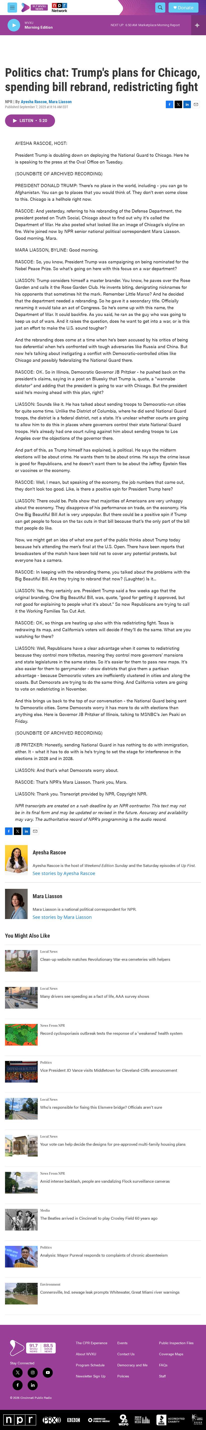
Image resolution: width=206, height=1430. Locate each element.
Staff (162, 1376)
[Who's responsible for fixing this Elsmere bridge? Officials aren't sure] (21, 1109)
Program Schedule (90, 1365)
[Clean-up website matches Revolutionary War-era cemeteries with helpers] (21, 961)
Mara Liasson (60, 101)
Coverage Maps (171, 1354)
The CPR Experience (91, 1343)
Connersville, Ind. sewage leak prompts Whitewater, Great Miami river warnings (110, 1292)
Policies (123, 1376)
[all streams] (198, 25)
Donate (185, 7)
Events (122, 1343)
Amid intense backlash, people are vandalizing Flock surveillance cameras (105, 1181)
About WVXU (86, 1354)
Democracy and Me (132, 1365)
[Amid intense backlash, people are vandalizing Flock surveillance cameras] (21, 1183)
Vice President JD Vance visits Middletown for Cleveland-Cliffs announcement (108, 1070)
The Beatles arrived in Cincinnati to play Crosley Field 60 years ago (99, 1218)
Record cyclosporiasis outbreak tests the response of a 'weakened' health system (111, 1033)
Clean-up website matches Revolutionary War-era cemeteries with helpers (105, 959)
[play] (14, 25)
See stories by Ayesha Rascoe (64, 873)
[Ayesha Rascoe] (16, 860)
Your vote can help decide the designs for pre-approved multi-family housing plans (113, 1144)
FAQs (163, 1365)
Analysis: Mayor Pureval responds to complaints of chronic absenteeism (104, 1255)
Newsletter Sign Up (91, 1376)
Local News (49, 952)
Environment (50, 1285)
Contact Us (126, 1354)
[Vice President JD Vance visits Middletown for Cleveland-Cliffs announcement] (21, 1072)
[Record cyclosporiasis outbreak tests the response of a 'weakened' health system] (21, 1035)
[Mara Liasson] (16, 904)
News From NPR (52, 1026)
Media (45, 1211)
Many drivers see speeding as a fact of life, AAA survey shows (94, 996)
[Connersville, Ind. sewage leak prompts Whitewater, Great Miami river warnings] (21, 1293)
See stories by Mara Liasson (62, 917)
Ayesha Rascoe (34, 101)
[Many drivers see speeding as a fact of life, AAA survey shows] (21, 998)
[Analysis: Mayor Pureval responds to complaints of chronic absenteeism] (21, 1256)
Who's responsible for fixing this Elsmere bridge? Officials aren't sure (101, 1107)
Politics (46, 1063)
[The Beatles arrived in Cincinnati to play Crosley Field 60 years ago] (21, 1219)
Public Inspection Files (176, 1343)
